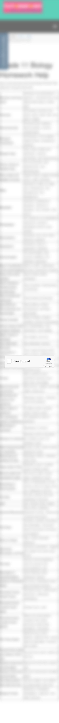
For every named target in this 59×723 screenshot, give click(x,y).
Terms (50, 366)
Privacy (45, 366)
